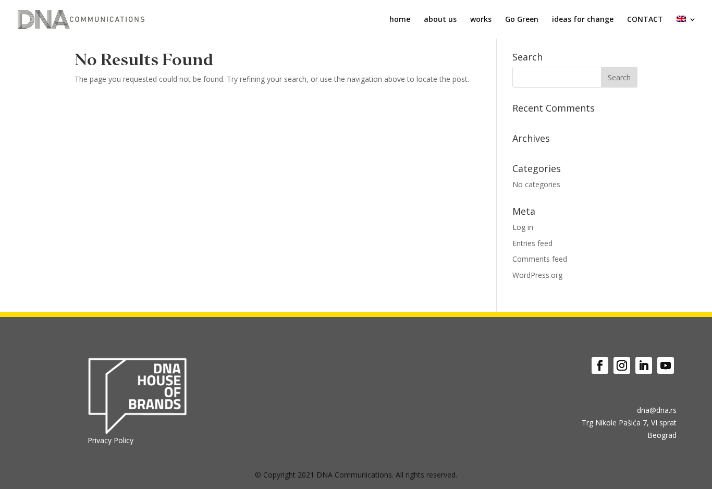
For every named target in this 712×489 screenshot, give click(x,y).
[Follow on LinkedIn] (643, 365)
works (481, 20)
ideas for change (582, 20)
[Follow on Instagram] (621, 365)
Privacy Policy (110, 440)
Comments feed (539, 259)
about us (440, 20)
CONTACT (645, 20)
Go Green (521, 20)
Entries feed (532, 243)
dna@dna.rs (657, 410)
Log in (522, 227)
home (399, 20)
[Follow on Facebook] (600, 365)
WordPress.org (537, 275)
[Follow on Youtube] (665, 365)
